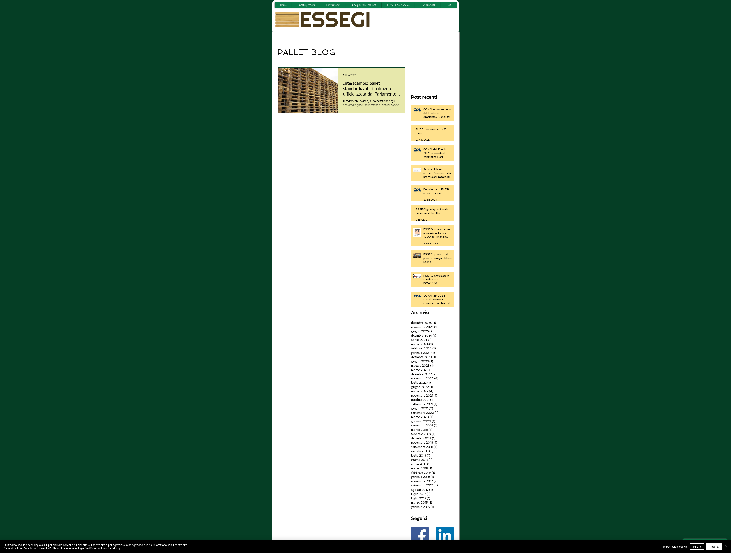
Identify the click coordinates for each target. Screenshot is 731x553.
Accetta (714, 546)
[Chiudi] (726, 546)
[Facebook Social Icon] (420, 535)
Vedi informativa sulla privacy (102, 548)
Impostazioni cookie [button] (675, 546)
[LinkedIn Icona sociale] (445, 535)
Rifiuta (697, 546)
